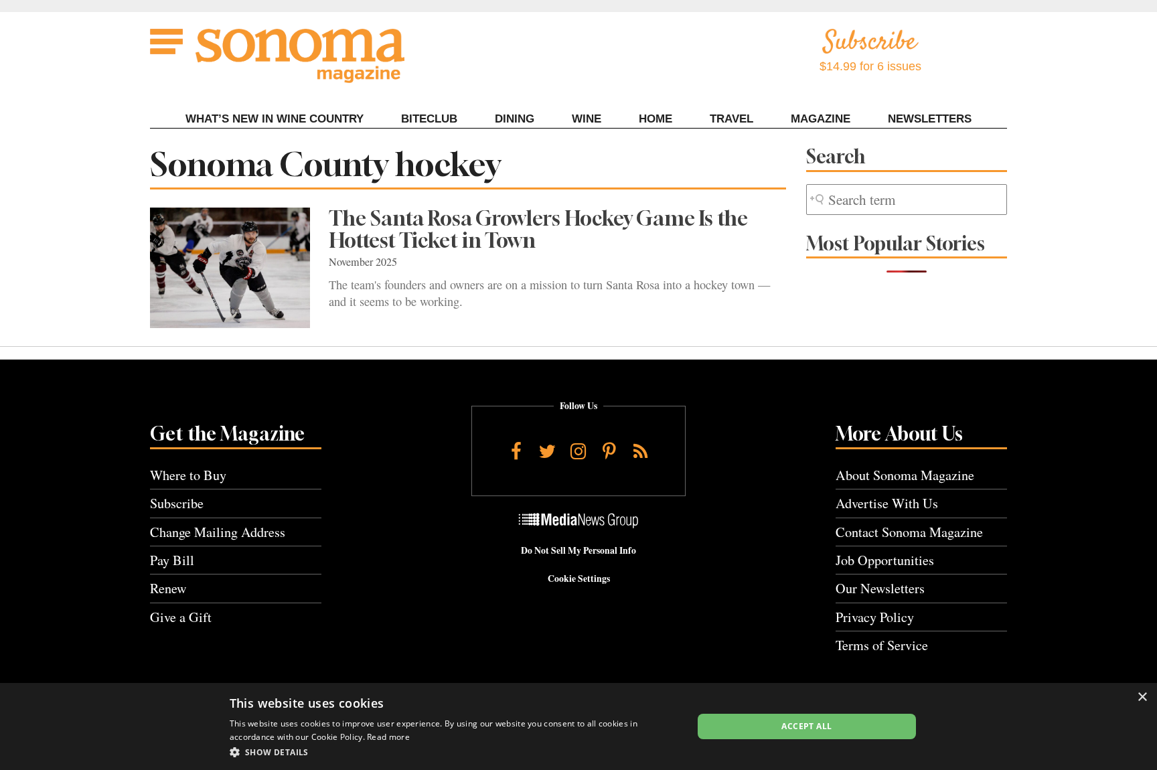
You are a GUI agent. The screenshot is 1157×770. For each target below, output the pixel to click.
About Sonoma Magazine (905, 475)
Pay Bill (172, 560)
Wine (586, 118)
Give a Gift (181, 617)
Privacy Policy (875, 617)
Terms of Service (882, 645)
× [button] (1142, 697)
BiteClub (429, 118)
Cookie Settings (579, 578)
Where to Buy (188, 475)
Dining (514, 118)
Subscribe (177, 503)
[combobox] (906, 200)
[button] (454, 752)
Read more (388, 737)
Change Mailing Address (217, 532)
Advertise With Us (887, 503)
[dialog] (578, 726)
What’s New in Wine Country (274, 118)
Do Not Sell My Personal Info (578, 550)
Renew (168, 588)
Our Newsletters (880, 588)
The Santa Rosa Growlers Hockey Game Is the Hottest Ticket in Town (538, 229)
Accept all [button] (806, 726)
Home (655, 118)
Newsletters (930, 118)
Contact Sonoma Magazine (909, 532)
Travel (731, 118)
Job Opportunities (885, 560)
